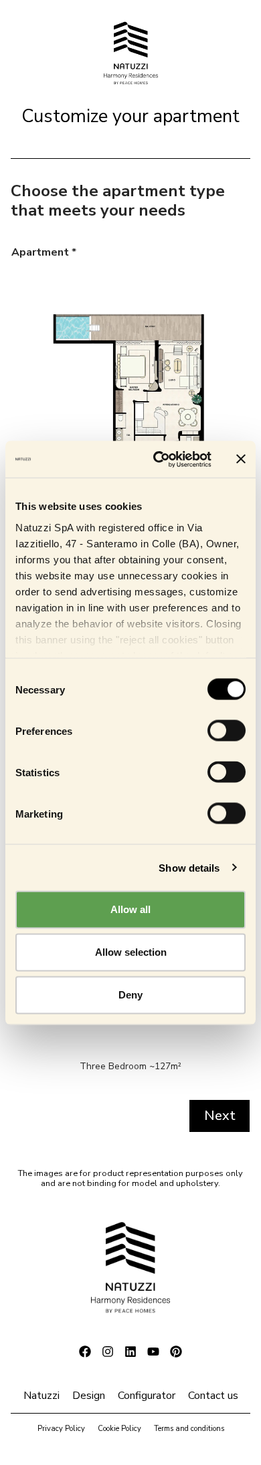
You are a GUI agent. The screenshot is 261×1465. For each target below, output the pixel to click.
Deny (130, 994)
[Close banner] (241, 459)
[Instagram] (108, 1352)
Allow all (130, 909)
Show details (189, 867)
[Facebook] (85, 1352)
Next (220, 1116)
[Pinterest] (176, 1352)
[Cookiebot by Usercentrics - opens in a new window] (158, 459)
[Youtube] (153, 1352)
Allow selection (131, 952)
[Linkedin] (130, 1352)
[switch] (226, 731)
